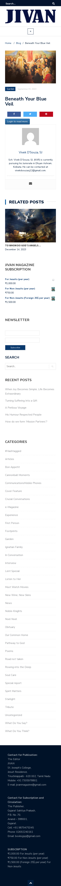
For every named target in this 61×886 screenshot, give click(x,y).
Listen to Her (13, 579)
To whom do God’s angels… (23, 245)
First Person (12, 523)
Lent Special (12, 571)
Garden (9, 539)
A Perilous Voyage (15, 407)
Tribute (9, 707)
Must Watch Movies (16, 587)
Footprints (11, 531)
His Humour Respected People (23, 414)
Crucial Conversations (17, 499)
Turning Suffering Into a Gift (21, 400)
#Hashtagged (13, 451)
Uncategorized (13, 715)
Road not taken (14, 659)
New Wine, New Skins (18, 595)
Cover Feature (13, 491)
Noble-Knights (13, 611)
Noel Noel (11, 619)
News (8, 603)
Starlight (10, 699)
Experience (11, 515)
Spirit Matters (13, 691)
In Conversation (14, 555)
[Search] (53, 3)
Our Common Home (16, 635)
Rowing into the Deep (18, 667)
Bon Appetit (12, 467)
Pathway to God (15, 643)
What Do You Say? (16, 723)
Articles (9, 459)
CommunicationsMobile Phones (23, 483)
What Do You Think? (17, 731)
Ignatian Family (14, 547)
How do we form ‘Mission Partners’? (26, 421)
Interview (10, 563)
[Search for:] (16, 3)
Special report (13, 683)
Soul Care (10, 675)
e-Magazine (12, 507)
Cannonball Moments (17, 475)
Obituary (10, 627)
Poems (9, 651)
